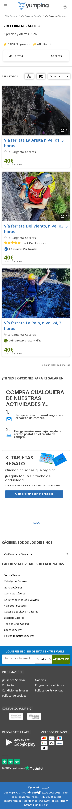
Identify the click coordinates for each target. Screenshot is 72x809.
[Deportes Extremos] (33, 6)
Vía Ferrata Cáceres (15, 605)
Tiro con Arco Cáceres (16, 623)
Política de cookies (14, 695)
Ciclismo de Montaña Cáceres (21, 599)
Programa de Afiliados (49, 685)
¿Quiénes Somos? (13, 680)
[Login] (65, 6)
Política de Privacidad (49, 690)
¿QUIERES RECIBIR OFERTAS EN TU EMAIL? (35, 651)
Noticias (40, 680)
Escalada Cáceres (14, 617)
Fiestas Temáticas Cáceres (19, 636)
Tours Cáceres (12, 575)
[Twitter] (39, 794)
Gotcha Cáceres (13, 587)
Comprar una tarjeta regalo (34, 494)
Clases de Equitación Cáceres (21, 611)
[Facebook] (29, 794)
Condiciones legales (15, 690)
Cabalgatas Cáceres (15, 581)
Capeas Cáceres (13, 630)
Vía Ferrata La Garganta (18, 554)
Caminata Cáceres (14, 593)
